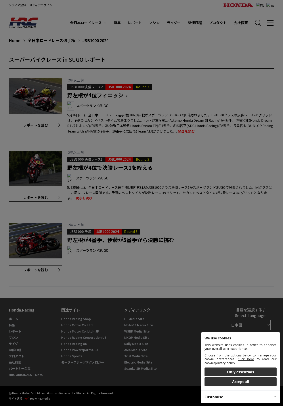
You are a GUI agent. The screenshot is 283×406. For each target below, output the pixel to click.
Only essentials (240, 371)
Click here (246, 359)
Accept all (240, 381)
